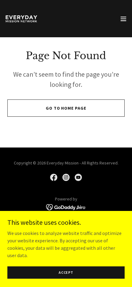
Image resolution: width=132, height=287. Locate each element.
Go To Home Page (66, 108)
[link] (21, 18)
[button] (123, 19)
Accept (66, 272)
